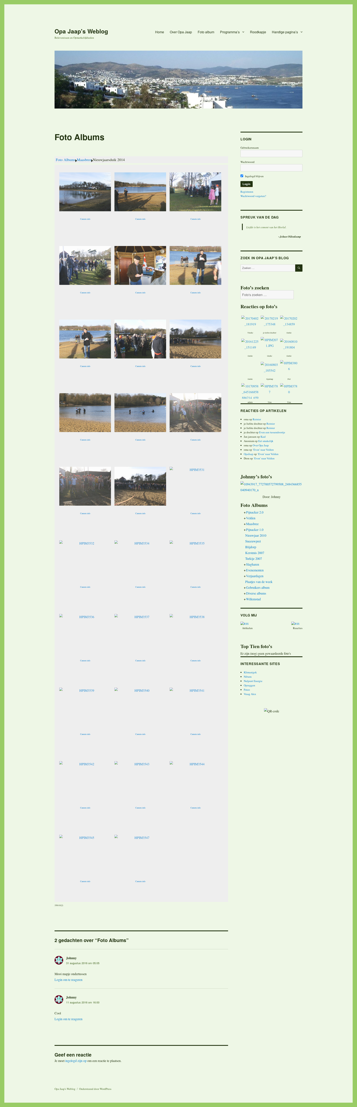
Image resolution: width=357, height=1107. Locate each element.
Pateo (247, 689)
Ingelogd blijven (254, 176)
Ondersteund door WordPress (95, 1089)
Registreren (246, 191)
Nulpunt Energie (253, 681)
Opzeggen (249, 685)
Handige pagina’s (285, 32)
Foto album (206, 32)
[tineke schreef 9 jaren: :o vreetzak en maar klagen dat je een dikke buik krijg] (289, 321)
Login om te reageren (68, 979)
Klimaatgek (250, 672)
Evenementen (255, 570)
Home (159, 32)
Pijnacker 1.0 (254, 529)
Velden (250, 518)
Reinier (257, 419)
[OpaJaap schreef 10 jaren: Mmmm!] (269, 367)
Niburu (248, 676)
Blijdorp (250, 547)
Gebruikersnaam (249, 147)
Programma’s (230, 32)
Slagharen (252, 564)
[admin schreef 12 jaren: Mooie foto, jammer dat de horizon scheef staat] (250, 397)
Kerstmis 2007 (254, 553)
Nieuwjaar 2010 (255, 535)
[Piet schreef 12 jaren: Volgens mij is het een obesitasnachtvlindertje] (289, 365)
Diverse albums (256, 593)
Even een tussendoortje (272, 432)
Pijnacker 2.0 (254, 512)
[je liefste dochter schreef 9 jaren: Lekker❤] (269, 321)
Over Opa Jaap (181, 32)
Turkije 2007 (253, 558)
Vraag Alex (250, 694)
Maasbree (84, 159)
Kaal (263, 436)
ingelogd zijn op (76, 1060)
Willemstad (253, 599)
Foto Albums (65, 159)
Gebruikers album (257, 587)
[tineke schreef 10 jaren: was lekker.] (289, 344)
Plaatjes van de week (259, 581)
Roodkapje (258, 32)
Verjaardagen (254, 576)
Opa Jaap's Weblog (81, 31)
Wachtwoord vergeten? (253, 196)
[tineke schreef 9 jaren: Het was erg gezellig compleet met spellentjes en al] (250, 344)
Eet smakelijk (265, 441)
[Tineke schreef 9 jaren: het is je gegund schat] (250, 321)
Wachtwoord (247, 162)
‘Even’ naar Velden (263, 449)
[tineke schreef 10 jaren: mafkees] (250, 375)
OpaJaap (248, 454)
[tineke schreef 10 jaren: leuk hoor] (269, 342)
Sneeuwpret (253, 541)
